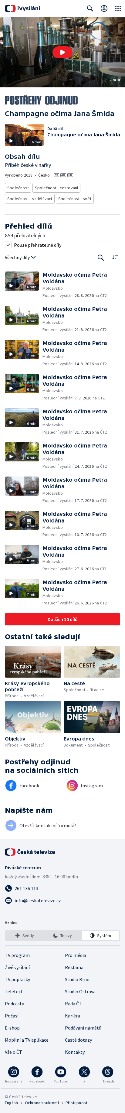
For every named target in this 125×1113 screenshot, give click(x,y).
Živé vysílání (17, 967)
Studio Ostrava (80, 991)
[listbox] (62, 935)
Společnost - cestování (56, 187)
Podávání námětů (83, 1028)
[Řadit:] (115, 257)
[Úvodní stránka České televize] (30, 852)
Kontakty (75, 1052)
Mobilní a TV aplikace (27, 1040)
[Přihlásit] (104, 8)
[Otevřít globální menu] (118, 8)
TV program (17, 955)
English (11, 1102)
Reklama (74, 967)
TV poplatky (17, 979)
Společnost (18, 187)
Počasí (12, 1016)
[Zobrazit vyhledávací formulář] (90, 8)
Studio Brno (77, 979)
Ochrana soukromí (42, 1102)
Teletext (14, 991)
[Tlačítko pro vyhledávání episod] (101, 257)
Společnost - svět (74, 198)
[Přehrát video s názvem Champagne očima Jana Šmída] (62, 52)
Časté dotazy (78, 1040)
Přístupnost (76, 1102)
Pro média (75, 955)
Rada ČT (73, 1004)
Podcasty (14, 1004)
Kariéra (72, 1016)
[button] (62, 52)
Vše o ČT (13, 1052)
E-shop (12, 1028)
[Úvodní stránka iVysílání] (22, 8)
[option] (24, 935)
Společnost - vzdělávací (29, 198)
